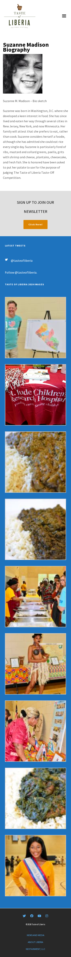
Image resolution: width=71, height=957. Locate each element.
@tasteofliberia (22, 260)
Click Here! (35, 224)
